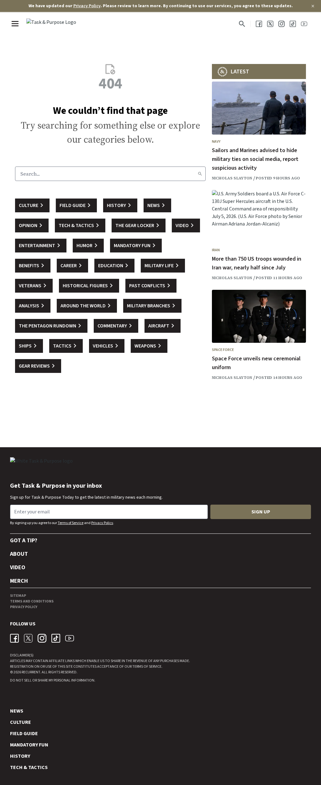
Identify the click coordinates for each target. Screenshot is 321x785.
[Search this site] (242, 24)
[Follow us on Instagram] (281, 24)
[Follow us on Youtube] (304, 24)
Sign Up (260, 511)
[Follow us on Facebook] (259, 24)
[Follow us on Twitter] (270, 24)
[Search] (200, 174)
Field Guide (24, 733)
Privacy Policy (87, 6)
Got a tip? (23, 540)
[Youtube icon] (69, 638)
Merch (19, 581)
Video (17, 567)
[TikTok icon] (55, 638)
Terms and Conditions (32, 601)
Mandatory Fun (29, 744)
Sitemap (18, 595)
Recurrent (30, 672)
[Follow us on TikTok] (293, 24)
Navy (216, 142)
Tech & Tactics (29, 767)
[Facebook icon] (14, 638)
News (16, 711)
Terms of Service (70, 523)
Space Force (223, 350)
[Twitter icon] (28, 638)
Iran (216, 250)
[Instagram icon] (42, 638)
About (19, 554)
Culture (20, 722)
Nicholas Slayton (232, 178)
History (20, 756)
